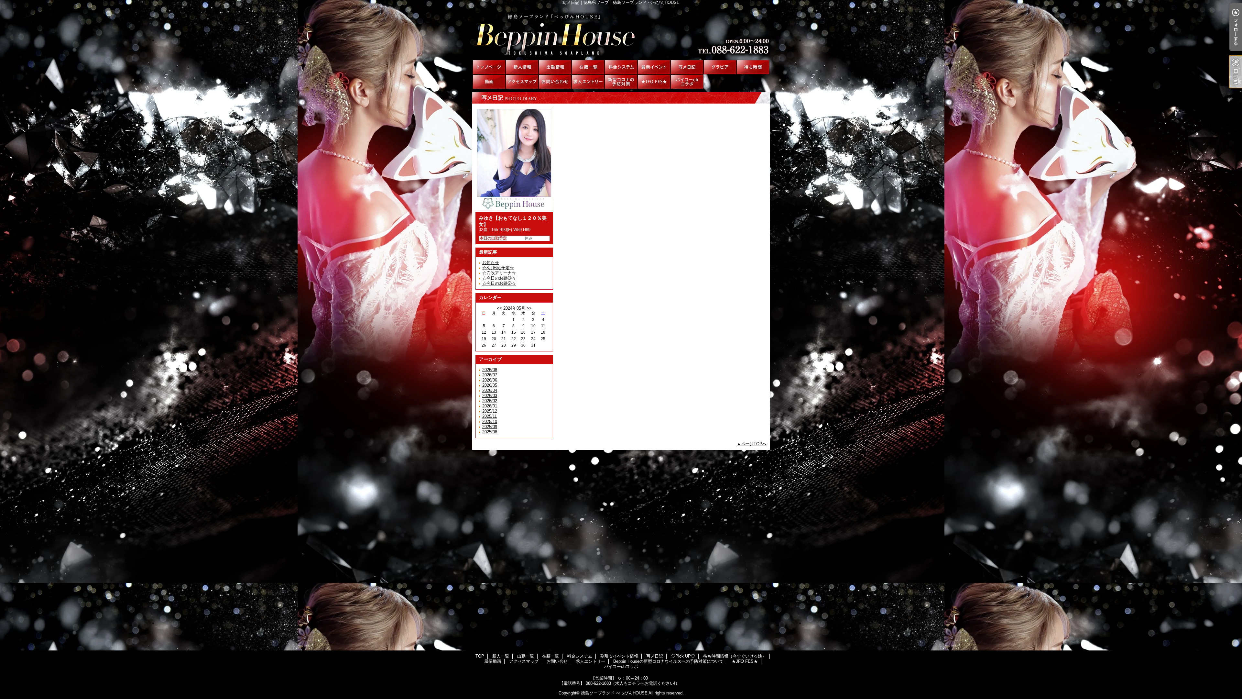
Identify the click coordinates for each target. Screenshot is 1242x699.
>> (529, 308)
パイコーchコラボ (686, 81)
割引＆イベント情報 (653, 67)
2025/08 (489, 431)
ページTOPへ (754, 443)
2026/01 (489, 406)
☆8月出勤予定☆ (498, 267)
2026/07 (489, 374)
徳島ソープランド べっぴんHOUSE (614, 693)
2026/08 (489, 369)
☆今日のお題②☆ (499, 283)
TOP (489, 67)
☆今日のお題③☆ (499, 278)
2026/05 (489, 385)
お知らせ (490, 262)
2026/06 (489, 380)
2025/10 (489, 421)
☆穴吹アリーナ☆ (499, 273)
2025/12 (489, 411)
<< (499, 308)
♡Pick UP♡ (719, 67)
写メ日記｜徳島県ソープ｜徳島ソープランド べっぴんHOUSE (621, 32)
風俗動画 (489, 81)
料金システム (621, 67)
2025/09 (489, 426)
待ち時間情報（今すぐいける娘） (752, 67)
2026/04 (489, 390)
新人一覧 (522, 67)
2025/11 (489, 416)
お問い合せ (555, 81)
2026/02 (489, 400)
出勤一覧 (555, 67)
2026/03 (489, 395)
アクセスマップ (522, 81)
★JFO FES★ (653, 81)
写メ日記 (686, 67)
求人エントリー (588, 81)
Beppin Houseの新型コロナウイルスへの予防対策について (621, 81)
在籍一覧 (588, 67)
